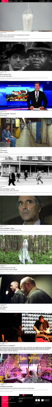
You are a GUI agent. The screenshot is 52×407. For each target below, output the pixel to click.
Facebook (20, 401)
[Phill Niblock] (26, 289)
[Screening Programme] (26, 368)
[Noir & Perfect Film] (26, 56)
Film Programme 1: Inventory (8, 113)
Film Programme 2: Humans (7, 189)
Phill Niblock (3, 307)
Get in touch (5, 400)
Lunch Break (3, 150)
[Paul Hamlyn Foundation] (45, 400)
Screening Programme (6, 386)
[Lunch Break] (26, 132)
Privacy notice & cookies (7, 399)
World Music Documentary (7, 345)
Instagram (20, 400)
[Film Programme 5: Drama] (26, 210)
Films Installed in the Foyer (7, 267)
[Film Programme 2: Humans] (26, 171)
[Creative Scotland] (37, 400)
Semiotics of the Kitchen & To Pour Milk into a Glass (14, 35)
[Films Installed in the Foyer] (26, 249)
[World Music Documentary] (26, 327)
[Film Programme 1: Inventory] (26, 95)
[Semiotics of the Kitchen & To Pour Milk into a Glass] (26, 17)
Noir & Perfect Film (5, 74)
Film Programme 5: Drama (7, 228)
